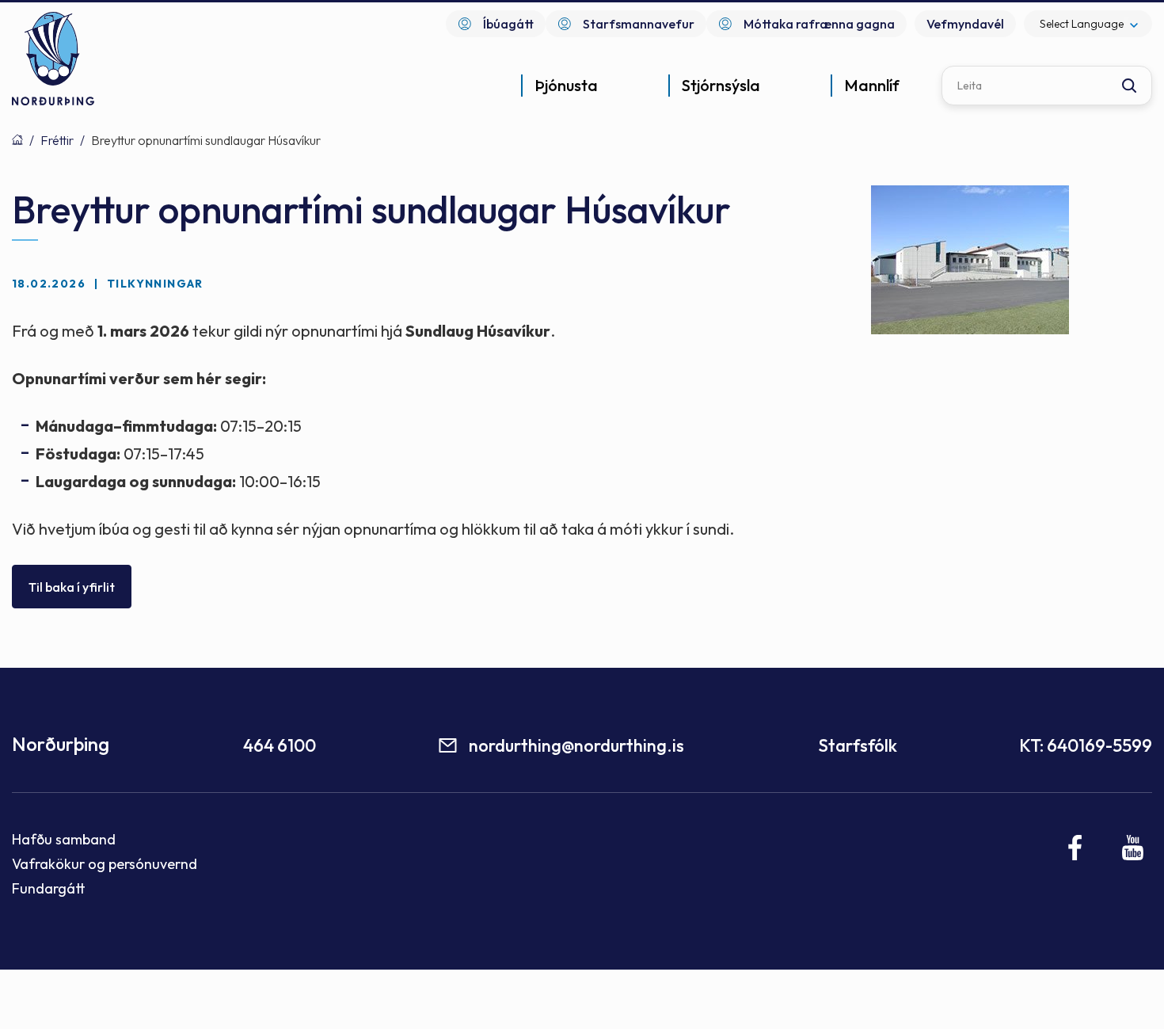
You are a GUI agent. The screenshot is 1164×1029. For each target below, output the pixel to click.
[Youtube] (1132, 848)
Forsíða (17, 139)
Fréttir (57, 140)
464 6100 (279, 745)
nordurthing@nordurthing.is (576, 745)
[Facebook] (1075, 848)
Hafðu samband (64, 839)
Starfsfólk (857, 745)
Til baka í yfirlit (72, 587)
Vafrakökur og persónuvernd (104, 864)
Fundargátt (49, 888)
